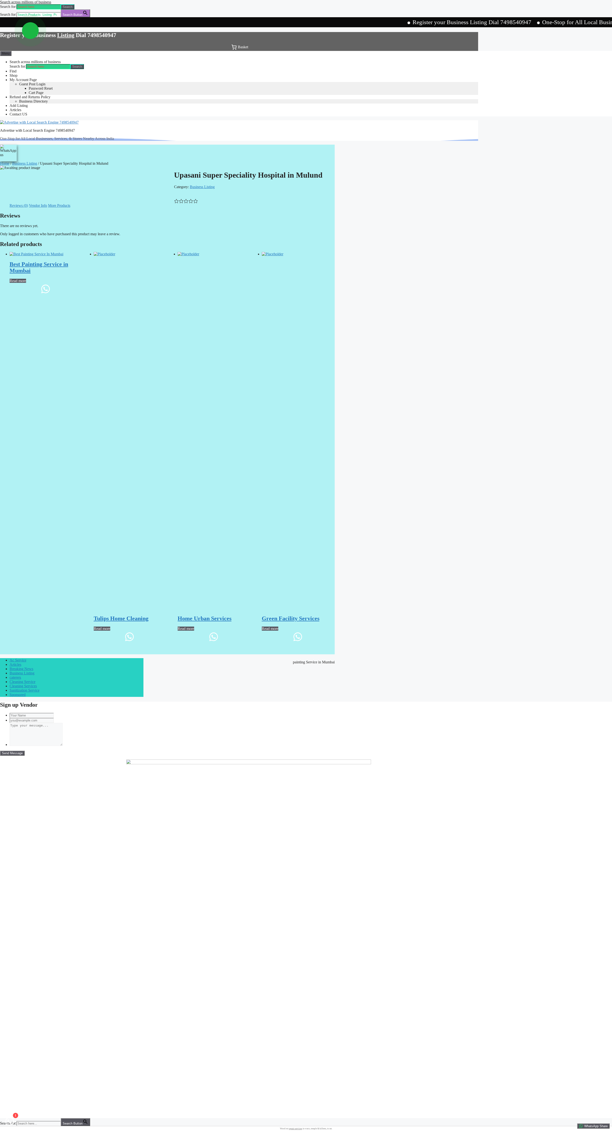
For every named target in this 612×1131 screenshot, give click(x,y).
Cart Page (36, 93)
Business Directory (33, 101)
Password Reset (41, 88)
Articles (15, 110)
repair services (295, 1128)
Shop (13, 75)
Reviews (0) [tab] (19, 205)
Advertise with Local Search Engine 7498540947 (37, 130)
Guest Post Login (32, 84)
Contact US (18, 114)
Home (4, 163)
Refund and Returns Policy (30, 97)
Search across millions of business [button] (25, 2)
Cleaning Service (22, 682)
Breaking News (21, 669)
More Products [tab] (59, 205)
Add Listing (19, 106)
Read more (18, 281)
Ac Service (18, 660)
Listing (65, 35)
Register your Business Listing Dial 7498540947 (434, 22)
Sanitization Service (24, 690)
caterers (15, 677)
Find (13, 71)
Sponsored (18, 695)
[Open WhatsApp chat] (30, 30)
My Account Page (23, 80)
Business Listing (24, 163)
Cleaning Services (23, 686)
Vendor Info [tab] (38, 205)
